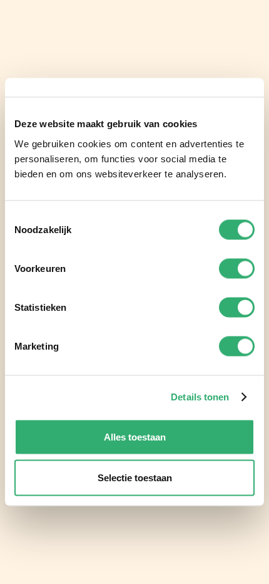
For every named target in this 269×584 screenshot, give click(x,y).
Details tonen (200, 397)
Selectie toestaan (135, 477)
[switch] (237, 268)
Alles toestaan (135, 436)
